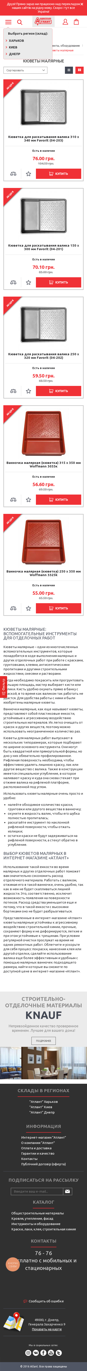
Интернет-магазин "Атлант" (43, 1137)
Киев (12, 47)
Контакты (29, 1159)
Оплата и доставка (36, 1148)
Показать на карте (47, 1329)
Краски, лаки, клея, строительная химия (43, 1229)
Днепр (14, 54)
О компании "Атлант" (38, 1143)
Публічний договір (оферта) (43, 1164)
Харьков (16, 40)
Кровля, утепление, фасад (32, 1218)
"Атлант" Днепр (42, 1112)
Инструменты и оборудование (35, 1224)
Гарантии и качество (37, 1153)
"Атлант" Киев (40, 1107)
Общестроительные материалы (37, 1213)
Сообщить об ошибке (46, 1301)
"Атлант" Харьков (43, 1102)
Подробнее (43, 1041)
